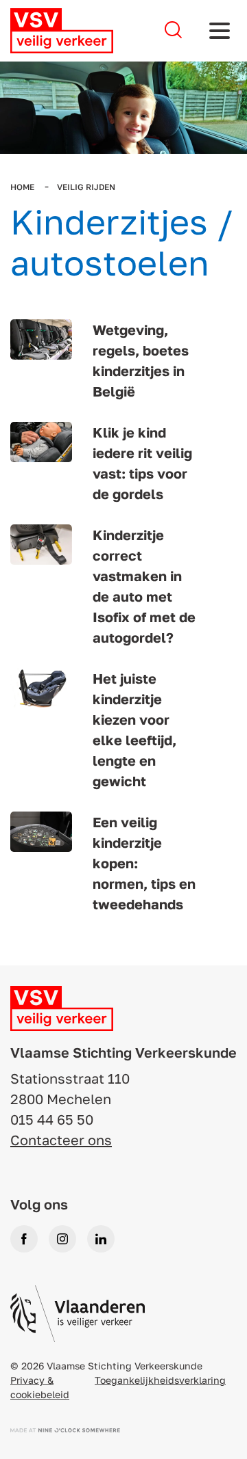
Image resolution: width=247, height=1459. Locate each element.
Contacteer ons (61, 1140)
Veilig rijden (86, 187)
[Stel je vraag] (173, 30)
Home (23, 187)
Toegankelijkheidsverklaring (160, 1380)
